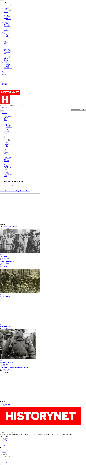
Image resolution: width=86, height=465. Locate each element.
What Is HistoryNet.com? (6, 404)
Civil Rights (8, 126)
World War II (6, 70)
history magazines (30, 434)
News (5, 55)
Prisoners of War (6, 48)
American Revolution (7, 10)
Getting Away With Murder (7, 261)
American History (7, 63)
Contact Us (4, 403)
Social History (6, 60)
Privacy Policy (4, 74)
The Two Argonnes (5, 296)
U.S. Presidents (6, 23)
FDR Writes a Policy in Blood (7, 185)
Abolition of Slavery (9, 127)
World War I (6, 12)
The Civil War (6, 11)
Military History (6, 67)
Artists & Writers (6, 27)
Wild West (5, 59)
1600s (7, 146)
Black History (6, 152)
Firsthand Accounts (7, 49)
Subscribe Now (4, 2)
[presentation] (8, 8)
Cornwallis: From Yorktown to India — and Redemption (14, 367)
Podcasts (3, 72)
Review (1, 188)
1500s (7, 40)
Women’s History (6, 47)
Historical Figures (7, 57)
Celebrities (5, 28)
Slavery (5, 153)
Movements (6, 18)
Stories (1, 254)
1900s (7, 35)
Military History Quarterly (8, 68)
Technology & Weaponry (8, 50)
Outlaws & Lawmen (7, 26)
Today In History (4, 113)
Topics (3, 151)
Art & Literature (6, 161)
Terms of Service (4, 75)
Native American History (8, 61)
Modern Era (6, 33)
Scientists (5, 29)
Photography (6, 58)
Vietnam (5, 175)
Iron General (3, 256)
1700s (7, 145)
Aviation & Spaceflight (7, 51)
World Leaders (6, 24)
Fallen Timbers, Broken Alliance (8, 226)
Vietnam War (6, 15)
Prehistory (5, 43)
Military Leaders (6, 25)
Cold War (5, 120)
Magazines (3, 62)
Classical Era (6, 42)
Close (2, 81)
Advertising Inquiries (5, 405)
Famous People (4, 22)
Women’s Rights (8, 19)
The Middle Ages (6, 41)
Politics (5, 53)
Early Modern (6, 144)
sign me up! (2, 458)
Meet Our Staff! (4, 452)
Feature (1, 183)
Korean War (6, 14)
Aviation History (6, 65)
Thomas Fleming (3, 187)
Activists (5, 133)
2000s (7, 34)
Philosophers (6, 30)
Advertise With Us (5, 450)
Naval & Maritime (7, 52)
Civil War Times (6, 66)
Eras (2, 32)
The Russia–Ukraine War (8, 9)
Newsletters (4, 71)
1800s (7, 36)
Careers (3, 451)
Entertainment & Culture (8, 56)
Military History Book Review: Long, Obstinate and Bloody (15, 191)
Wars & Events (4, 8)
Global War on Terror (7, 16)
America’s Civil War (7, 64)
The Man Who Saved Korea (7, 362)
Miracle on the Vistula (5, 326)
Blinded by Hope (4, 266)
